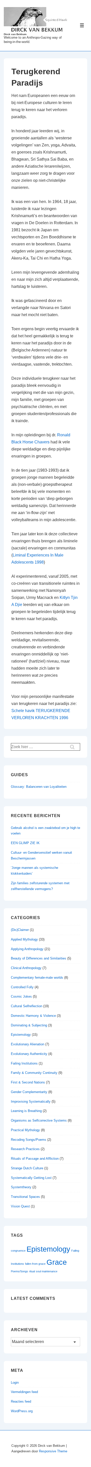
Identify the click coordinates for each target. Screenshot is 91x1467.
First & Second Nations (28, 1082)
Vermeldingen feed (24, 1392)
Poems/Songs (19, 1271)
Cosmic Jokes (21, 996)
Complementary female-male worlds (37, 977)
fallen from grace (35, 1263)
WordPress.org (22, 1411)
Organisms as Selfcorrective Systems (39, 1120)
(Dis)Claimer (20, 930)
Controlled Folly (22, 987)
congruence (18, 1250)
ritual (32, 1271)
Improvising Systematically (31, 1101)
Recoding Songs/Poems (28, 1140)
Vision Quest (20, 1206)
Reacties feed (21, 1401)
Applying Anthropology (27, 949)
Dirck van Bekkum (15, 34)
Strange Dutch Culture (27, 1168)
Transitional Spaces (25, 1197)
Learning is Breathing (26, 1111)
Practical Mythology (25, 1130)
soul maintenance (46, 1271)
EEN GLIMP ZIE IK (25, 843)
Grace (57, 1262)
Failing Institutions (24, 1063)
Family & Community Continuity (34, 1073)
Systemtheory (21, 1187)
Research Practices (25, 1149)
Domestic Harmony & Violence (33, 1016)
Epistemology (21, 1034)
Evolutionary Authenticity (29, 1054)
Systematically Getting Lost (31, 1178)
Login (15, 1382)
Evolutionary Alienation (27, 1044)
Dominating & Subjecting (29, 1025)
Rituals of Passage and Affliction (35, 1158)
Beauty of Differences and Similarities (38, 958)
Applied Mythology (24, 939)
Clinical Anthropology (26, 968)
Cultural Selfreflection (26, 1006)
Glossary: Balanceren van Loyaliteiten (38, 787)
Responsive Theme (53, 1451)
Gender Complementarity (29, 1092)
